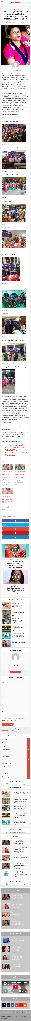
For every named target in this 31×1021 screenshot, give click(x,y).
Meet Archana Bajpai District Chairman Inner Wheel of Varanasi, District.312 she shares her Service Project (16, 450)
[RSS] (25, 1005)
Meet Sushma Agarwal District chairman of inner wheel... (20, 866)
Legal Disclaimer (23, 1016)
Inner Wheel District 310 (21, 515)
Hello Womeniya (20, 1012)
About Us (3, 1016)
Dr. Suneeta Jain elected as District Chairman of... (20, 859)
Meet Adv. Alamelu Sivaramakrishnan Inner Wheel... (19, 851)
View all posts (15, 672)
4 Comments (15, 969)
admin (24, 22)
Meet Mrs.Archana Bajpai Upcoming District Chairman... (19, 843)
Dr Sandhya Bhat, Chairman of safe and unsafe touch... (18, 643)
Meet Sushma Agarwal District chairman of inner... (17, 923)
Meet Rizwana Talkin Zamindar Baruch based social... (20, 874)
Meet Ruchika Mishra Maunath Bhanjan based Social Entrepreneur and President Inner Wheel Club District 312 (7, 499)
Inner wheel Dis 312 (8, 515)
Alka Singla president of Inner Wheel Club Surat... (18, 605)
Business (14, 633)
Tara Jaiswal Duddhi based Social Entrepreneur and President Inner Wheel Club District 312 (20, 475)
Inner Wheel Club (15, 9)
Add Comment (16, 22)
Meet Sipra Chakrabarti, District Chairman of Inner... (18, 614)
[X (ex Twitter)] (8, 1005)
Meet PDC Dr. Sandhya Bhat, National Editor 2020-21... (20, 822)
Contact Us (8, 1016)
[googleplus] (17, 1005)
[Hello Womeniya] (15, 2)
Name (4, 698)
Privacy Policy (15, 1016)
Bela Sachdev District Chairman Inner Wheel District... (17, 621)
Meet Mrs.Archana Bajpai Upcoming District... (17, 897)
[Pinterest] (21, 1005)
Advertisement (4, 1018)
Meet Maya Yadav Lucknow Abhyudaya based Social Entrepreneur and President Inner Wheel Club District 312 (7, 476)
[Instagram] (4, 1005)
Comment (5, 682)
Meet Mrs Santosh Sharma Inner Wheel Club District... (18, 949)
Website (4, 712)
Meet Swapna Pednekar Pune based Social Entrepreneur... (18, 940)
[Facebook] (12, 1005)
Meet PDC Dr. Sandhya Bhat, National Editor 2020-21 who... (18, 636)
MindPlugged (17, 1014)
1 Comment (14, 952)
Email (4, 705)
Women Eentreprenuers (9, 516)
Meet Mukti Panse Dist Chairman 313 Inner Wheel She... (18, 629)
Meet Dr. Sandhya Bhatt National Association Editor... (17, 966)
